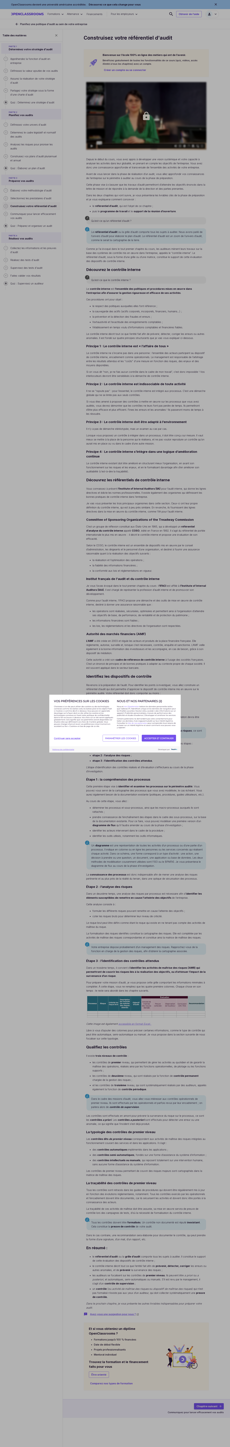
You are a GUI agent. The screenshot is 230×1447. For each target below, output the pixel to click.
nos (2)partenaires (131, 706)
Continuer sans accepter (67, 738)
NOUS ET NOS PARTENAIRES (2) (139, 701)
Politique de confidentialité (63, 749)
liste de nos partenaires (137, 723)
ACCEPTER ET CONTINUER (159, 738)
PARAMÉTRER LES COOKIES (120, 738)
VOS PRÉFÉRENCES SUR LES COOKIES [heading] (81, 701)
